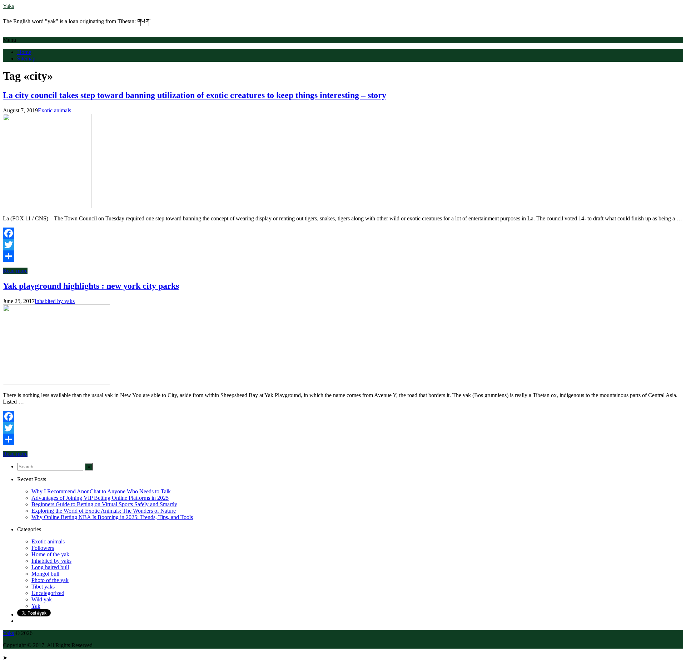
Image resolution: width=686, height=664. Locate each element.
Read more (15, 271)
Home (24, 52)
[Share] (343, 256)
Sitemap (26, 58)
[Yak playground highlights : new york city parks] (56, 383)
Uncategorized (47, 593)
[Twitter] (343, 244)
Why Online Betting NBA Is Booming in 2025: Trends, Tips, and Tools (112, 517)
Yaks (8, 6)
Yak (35, 606)
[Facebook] (343, 233)
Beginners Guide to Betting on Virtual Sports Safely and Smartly (104, 504)
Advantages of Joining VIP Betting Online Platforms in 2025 (100, 498)
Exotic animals (54, 110)
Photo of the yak (50, 580)
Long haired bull (50, 567)
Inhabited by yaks (55, 301)
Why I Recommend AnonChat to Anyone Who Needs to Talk (101, 491)
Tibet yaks (43, 587)
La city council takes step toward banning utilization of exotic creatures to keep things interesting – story (194, 95)
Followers (42, 548)
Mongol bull (45, 574)
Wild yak (41, 599)
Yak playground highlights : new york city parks (91, 285)
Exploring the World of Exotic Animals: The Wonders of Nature (103, 511)
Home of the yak (50, 554)
